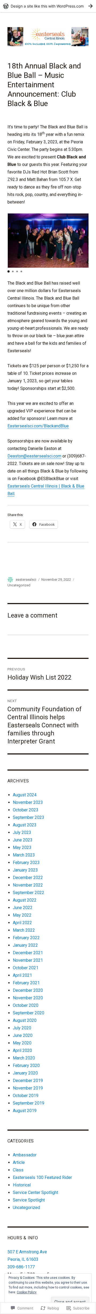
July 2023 (22, 832)
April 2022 (22, 922)
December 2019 (28, 1080)
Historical (22, 1185)
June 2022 (23, 907)
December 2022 (28, 877)
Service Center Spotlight (35, 1192)
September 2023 (28, 817)
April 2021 (22, 975)
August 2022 (25, 900)
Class (18, 1170)
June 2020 (23, 1035)
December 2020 (28, 990)
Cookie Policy (27, 1292)
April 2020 (22, 1050)
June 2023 (23, 840)
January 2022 (25, 945)
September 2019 (28, 1103)
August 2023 (25, 824)
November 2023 (28, 802)
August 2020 (25, 1020)
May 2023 (22, 847)
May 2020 (22, 1043)
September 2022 (28, 892)
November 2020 (28, 997)
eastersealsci (26, 580)
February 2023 (26, 862)
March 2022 (24, 930)
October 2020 (25, 1005)
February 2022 (26, 937)
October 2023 (25, 809)
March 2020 (24, 1058)
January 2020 (25, 1073)
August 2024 (25, 794)
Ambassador (25, 1154)
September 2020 (28, 1012)
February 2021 (26, 982)
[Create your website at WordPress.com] (48, 6)
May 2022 (22, 915)
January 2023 (25, 870)
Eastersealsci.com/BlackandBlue (38, 426)
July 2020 (22, 1027)
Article (19, 1162)
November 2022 (28, 885)
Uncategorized (18, 585)
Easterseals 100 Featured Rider (42, 1177)
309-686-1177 (21, 1266)
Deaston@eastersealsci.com (34, 456)
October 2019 (25, 1095)
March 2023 (24, 855)
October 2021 (25, 967)
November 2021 (28, 960)
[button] (8, 271)
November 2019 (28, 1088)
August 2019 (25, 1110)
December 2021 (28, 952)
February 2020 (26, 1065)
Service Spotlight (29, 1200)
